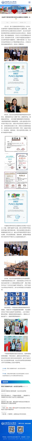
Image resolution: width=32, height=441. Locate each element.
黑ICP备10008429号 (24, 438)
